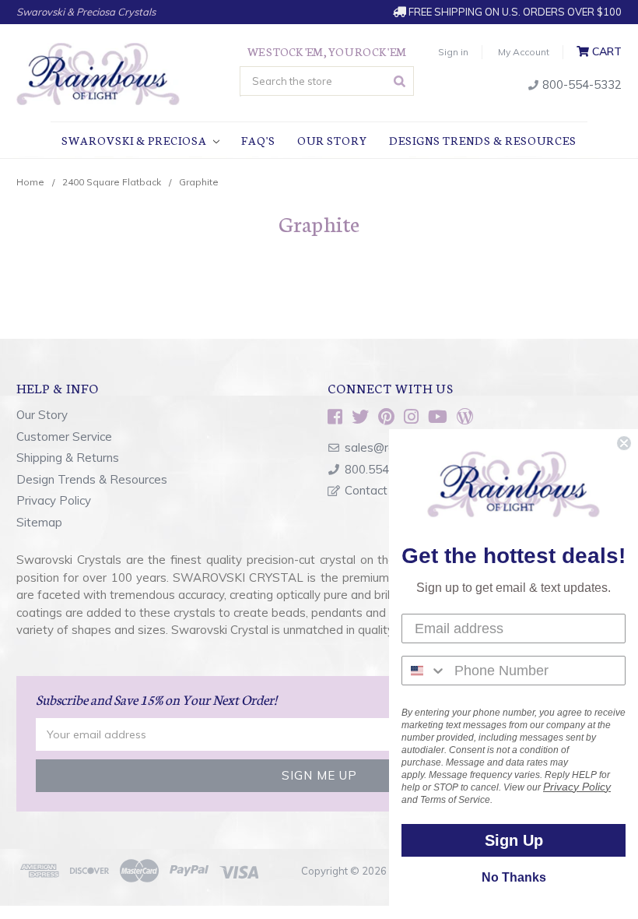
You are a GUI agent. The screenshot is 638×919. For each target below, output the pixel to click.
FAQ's (258, 140)
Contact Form (382, 490)
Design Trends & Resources (91, 479)
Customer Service (64, 436)
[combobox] (424, 671)
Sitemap (39, 522)
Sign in (453, 52)
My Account (523, 52)
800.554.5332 (382, 469)
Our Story (332, 140)
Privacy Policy (53, 500)
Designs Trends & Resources (483, 140)
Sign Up (514, 840)
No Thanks (514, 877)
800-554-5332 (580, 84)
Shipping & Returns (67, 457)
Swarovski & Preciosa (135, 140)
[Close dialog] (624, 443)
